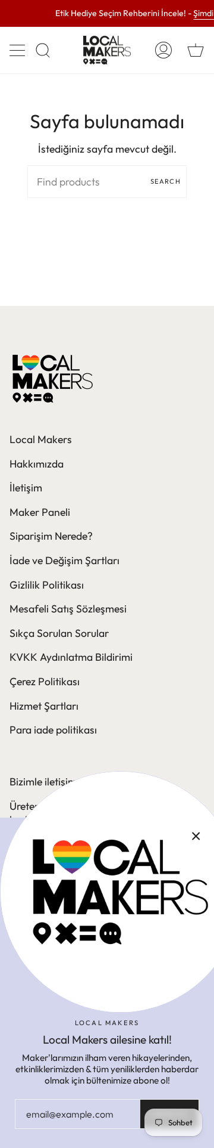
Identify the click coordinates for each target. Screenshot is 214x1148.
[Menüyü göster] (18, 50)
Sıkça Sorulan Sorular (59, 633)
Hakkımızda (37, 464)
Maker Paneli (40, 512)
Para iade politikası (53, 730)
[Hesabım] (163, 50)
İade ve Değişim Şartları (64, 560)
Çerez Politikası (45, 681)
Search (165, 181)
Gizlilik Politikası (47, 585)
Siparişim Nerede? (51, 536)
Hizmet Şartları (44, 706)
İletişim (26, 487)
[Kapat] (196, 835)
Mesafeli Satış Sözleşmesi (68, 608)
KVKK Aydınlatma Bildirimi (71, 657)
